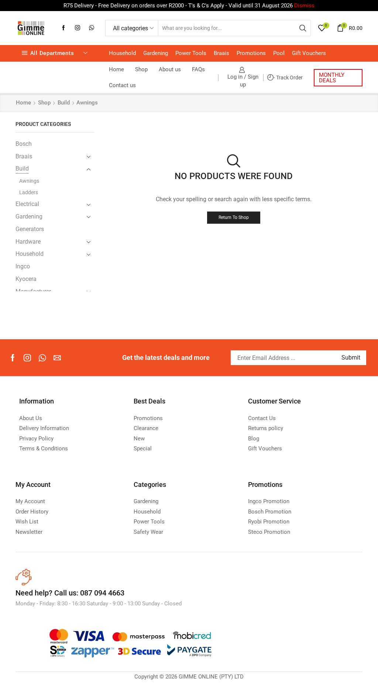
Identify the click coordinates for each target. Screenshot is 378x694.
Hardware (28, 241)
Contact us (122, 85)
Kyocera (26, 278)
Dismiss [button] (304, 5)
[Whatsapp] (91, 28)
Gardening (155, 53)
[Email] (57, 357)
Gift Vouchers (309, 53)
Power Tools (190, 53)
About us (170, 69)
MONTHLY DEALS (331, 78)
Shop (141, 69)
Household (122, 53)
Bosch (24, 143)
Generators (30, 229)
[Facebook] (63, 28)
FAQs (198, 69)
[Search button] (302, 28)
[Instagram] (77, 28)
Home (116, 69)
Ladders (28, 192)
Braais (221, 53)
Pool (279, 53)
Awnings (29, 181)
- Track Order (288, 77)
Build (64, 102)
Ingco (23, 266)
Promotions (251, 53)
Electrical (27, 203)
